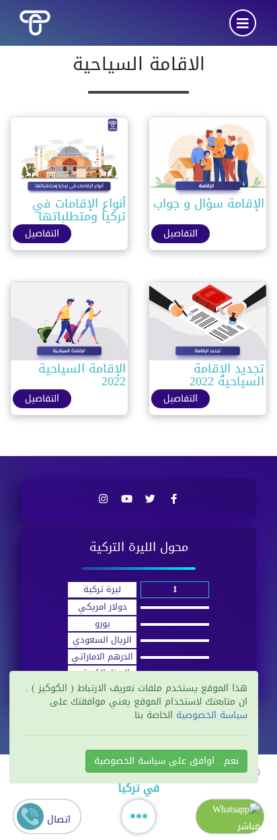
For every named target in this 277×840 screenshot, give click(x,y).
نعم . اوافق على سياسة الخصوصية (166, 761)
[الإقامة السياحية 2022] (69, 324)
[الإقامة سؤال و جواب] (207, 159)
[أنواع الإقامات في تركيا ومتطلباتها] (69, 159)
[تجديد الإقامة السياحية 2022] (207, 324)
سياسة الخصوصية (210, 715)
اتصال (57, 819)
